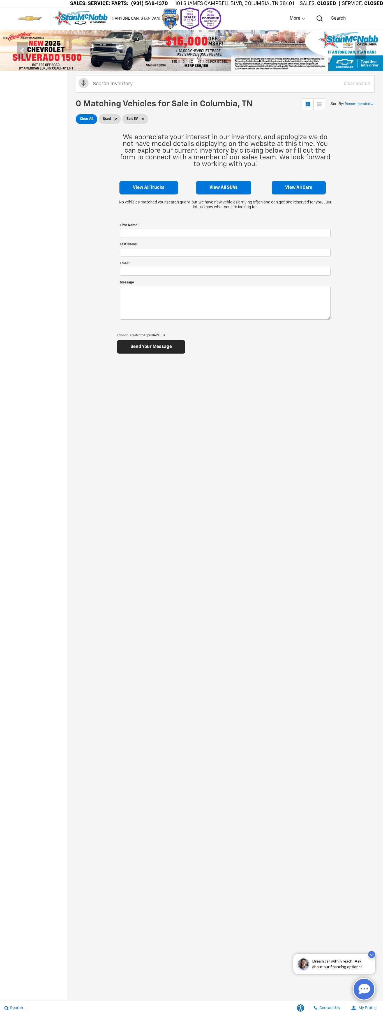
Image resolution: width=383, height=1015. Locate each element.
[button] (180, 61)
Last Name (129, 244)
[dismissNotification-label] (371, 954)
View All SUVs (223, 187)
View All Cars (298, 187)
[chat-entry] (364, 989)
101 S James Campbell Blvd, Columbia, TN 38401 (234, 3)
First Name (129, 225)
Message (128, 282)
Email (125, 263)
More (295, 18)
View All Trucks (149, 187)
